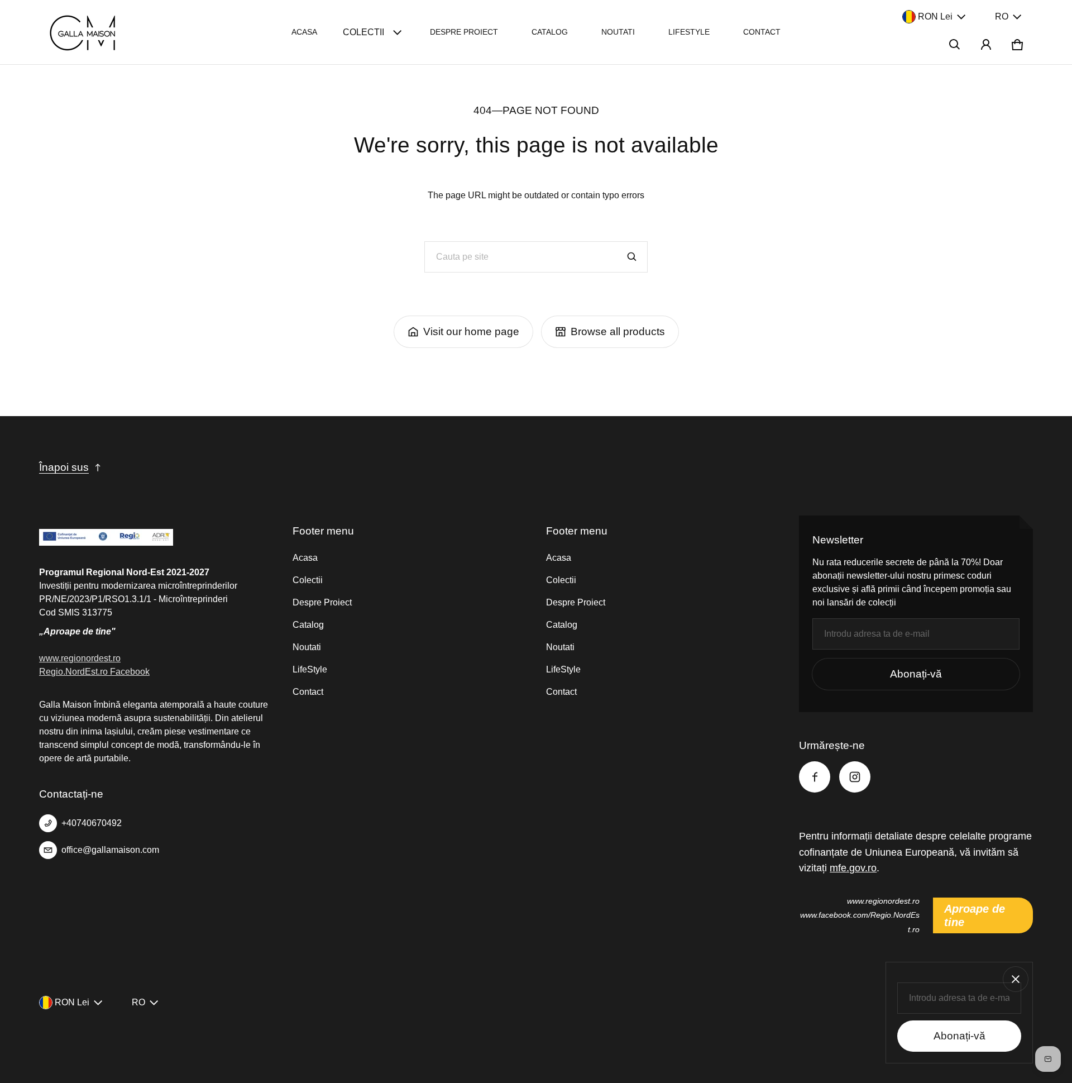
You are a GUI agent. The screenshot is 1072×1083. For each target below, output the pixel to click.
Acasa (304, 31)
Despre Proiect (464, 31)
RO (1001, 16)
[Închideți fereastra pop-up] (1015, 979)
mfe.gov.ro (853, 868)
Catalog (550, 31)
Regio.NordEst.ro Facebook (94, 671)
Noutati (618, 31)
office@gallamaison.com (110, 850)
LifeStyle (689, 31)
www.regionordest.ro (80, 658)
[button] (954, 44)
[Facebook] (814, 777)
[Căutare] (632, 257)
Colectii (363, 32)
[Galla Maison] (84, 32)
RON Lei (935, 16)
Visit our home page (471, 331)
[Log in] (986, 44)
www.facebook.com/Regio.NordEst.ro (860, 921)
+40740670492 (91, 823)
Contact (762, 31)
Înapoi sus (64, 467)
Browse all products (618, 331)
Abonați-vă (916, 674)
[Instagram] (854, 777)
